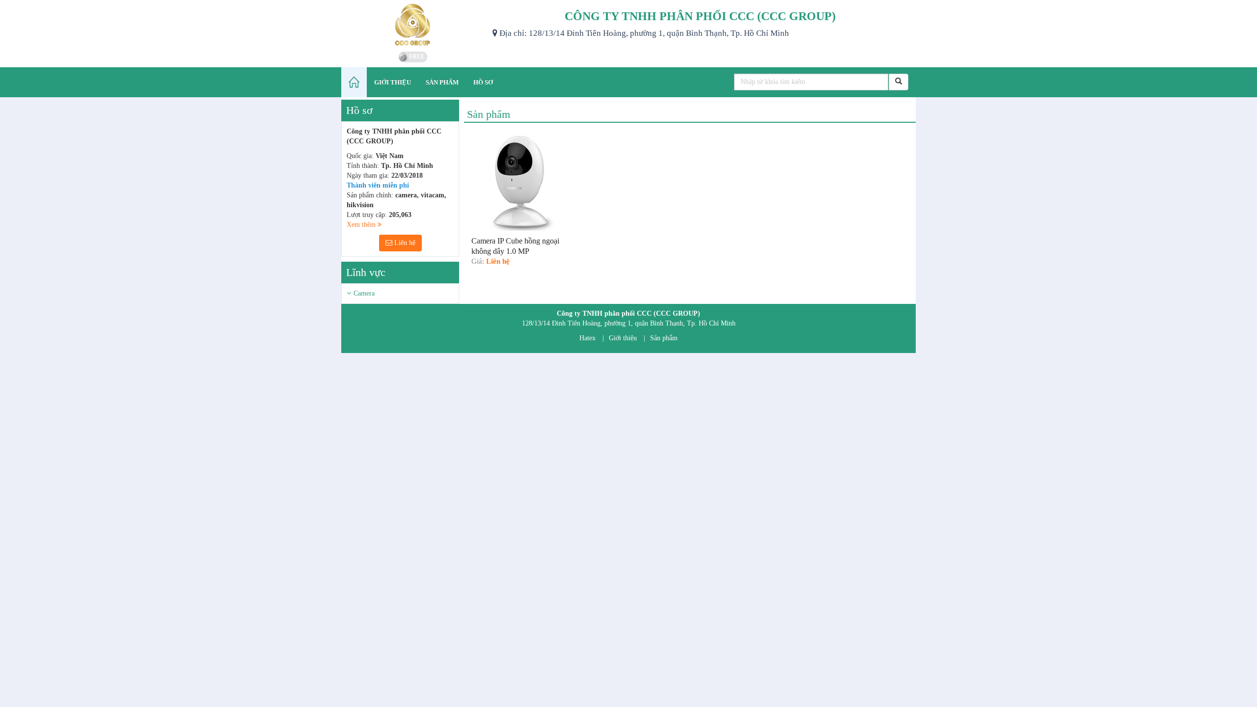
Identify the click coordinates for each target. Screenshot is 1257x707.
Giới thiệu (623, 338)
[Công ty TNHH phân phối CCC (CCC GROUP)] (413, 24)
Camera (364, 293)
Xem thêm (362, 224)
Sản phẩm (664, 338)
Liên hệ (403, 242)
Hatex (587, 338)
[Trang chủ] (354, 82)
